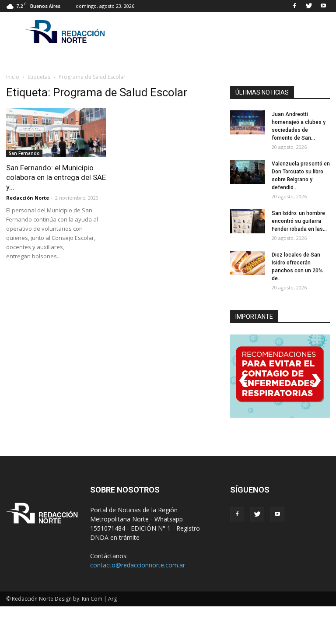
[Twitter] (308, 6)
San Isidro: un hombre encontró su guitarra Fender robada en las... (299, 221)
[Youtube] (323, 6)
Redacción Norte (27, 197)
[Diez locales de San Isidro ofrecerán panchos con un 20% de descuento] (247, 263)
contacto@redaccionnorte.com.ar (137, 565)
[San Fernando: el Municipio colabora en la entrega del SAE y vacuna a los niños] (56, 132)
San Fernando (24, 153)
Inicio (12, 77)
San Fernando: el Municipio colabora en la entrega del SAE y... (56, 177)
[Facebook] (294, 6)
